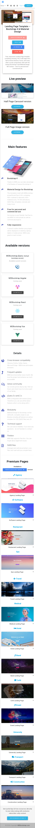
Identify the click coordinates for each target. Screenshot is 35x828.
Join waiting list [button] (17, 292)
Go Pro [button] (17, 51)
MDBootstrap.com (24, 825)
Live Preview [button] (16, 47)
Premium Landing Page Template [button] (13, 469)
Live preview (17, 106)
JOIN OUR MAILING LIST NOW (17, 818)
